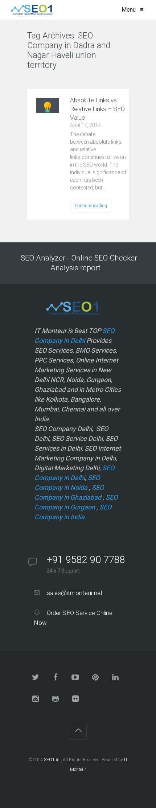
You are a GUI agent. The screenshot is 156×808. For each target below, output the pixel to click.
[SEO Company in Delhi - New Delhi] (30, 10)
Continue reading (91, 205)
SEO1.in (51, 759)
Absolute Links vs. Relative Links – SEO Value (97, 109)
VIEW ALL (45, 79)
